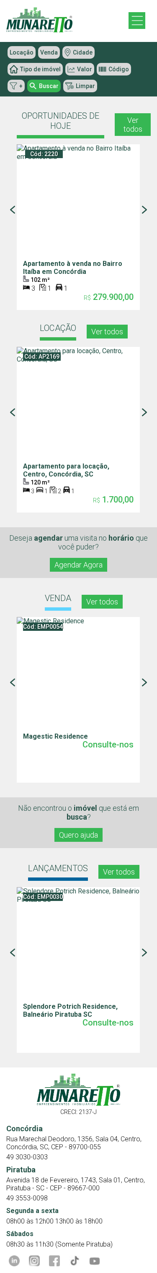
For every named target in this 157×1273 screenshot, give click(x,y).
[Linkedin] (14, 1261)
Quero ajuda (78, 834)
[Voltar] (12, 209)
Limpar (85, 86)
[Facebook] (54, 1261)
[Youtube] (95, 1261)
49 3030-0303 (27, 1157)
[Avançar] (144, 209)
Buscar (49, 86)
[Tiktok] (74, 1261)
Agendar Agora (78, 564)
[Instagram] (34, 1261)
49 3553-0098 (27, 1198)
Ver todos (133, 124)
